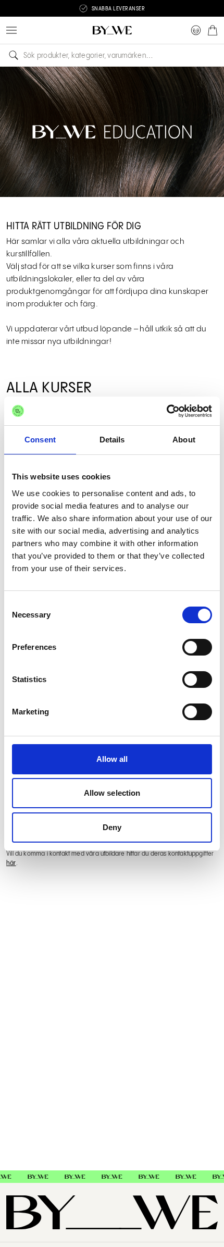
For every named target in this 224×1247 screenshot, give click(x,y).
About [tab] (183, 439)
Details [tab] (112, 439)
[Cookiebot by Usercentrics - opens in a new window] (166, 411)
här (11, 863)
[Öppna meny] (11, 30)
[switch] (197, 647)
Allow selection (112, 792)
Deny (112, 827)
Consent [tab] (40, 439)
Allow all (112, 759)
